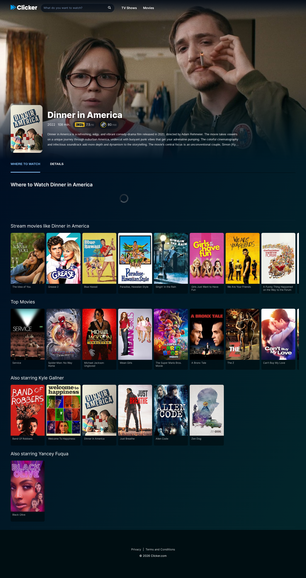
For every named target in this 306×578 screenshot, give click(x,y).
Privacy (136, 549)
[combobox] (78, 8)
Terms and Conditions (160, 549)
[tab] (28, 166)
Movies (148, 8)
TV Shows (129, 8)
